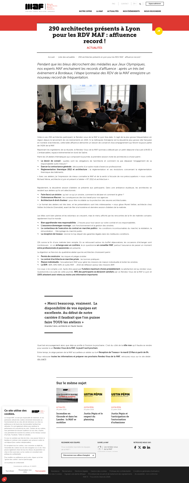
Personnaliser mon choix (25, 471)
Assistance (55, 471)
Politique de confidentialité (120, 471)
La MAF (99, 11)
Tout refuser (10, 471)
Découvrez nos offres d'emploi (76, 455)
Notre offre (85, 11)
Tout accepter (40, 471)
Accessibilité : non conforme (146, 474)
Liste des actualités (66, 57)
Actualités (113, 11)
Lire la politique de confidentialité (14, 462)
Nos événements (131, 11)
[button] (4, 479)
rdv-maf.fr (41, 359)
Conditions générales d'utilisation (146, 471)
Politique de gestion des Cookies (49, 474)
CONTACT (125, 4)
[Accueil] (41, 7)
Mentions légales (81, 471)
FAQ (113, 4)
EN (134, 3)
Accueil (51, 57)
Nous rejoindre (152, 11)
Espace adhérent (155, 3)
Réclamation (67, 471)
